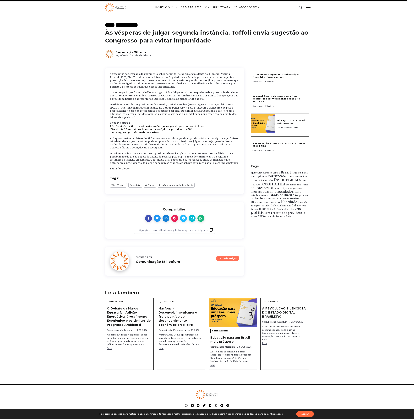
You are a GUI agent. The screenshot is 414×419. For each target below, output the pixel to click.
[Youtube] (192, 405)
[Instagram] (186, 405)
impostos (301, 195)
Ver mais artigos (227, 258)
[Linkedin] (210, 405)
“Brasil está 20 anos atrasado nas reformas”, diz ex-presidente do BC (151, 129)
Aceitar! (305, 413)
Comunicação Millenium (131, 52)
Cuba (270, 180)
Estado (264, 195)
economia (273, 184)
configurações (275, 414)
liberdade (289, 202)
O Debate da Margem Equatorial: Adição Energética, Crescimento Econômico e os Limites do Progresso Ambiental (129, 317)
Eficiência (272, 188)
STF (260, 216)
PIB (298, 209)
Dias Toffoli (118, 185)
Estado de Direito (281, 195)
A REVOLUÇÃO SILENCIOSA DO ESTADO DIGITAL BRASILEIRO (284, 312)
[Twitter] (204, 405)
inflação (257, 198)
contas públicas (259, 176)
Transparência (283, 216)
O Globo (150, 185)
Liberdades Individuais (278, 205)
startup (254, 216)
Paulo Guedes (277, 209)
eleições (284, 188)
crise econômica (259, 180)
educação (258, 188)
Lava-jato (135, 185)
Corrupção (276, 176)
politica (259, 212)
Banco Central (272, 173)
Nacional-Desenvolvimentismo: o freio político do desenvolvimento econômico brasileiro (276, 99)
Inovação (283, 198)
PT (269, 213)
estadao (255, 195)
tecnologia (269, 216)
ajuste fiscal (258, 172)
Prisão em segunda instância (176, 185)
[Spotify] (228, 405)
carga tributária (299, 173)
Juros (267, 202)
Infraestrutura (271, 199)
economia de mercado (297, 185)
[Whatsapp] (216, 405)
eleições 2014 (296, 188)
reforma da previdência (288, 213)
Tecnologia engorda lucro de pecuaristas (135, 132)
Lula (295, 205)
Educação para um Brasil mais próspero (291, 121)
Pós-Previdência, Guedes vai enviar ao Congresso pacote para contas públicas (157, 126)
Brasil (286, 172)
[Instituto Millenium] (116, 7)
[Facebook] (198, 405)
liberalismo (275, 202)
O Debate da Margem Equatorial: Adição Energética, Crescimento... (275, 76)
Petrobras (290, 209)
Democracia (286, 179)
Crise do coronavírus (296, 176)
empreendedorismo (285, 192)
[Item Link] (263, 123)
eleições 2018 (260, 191)
